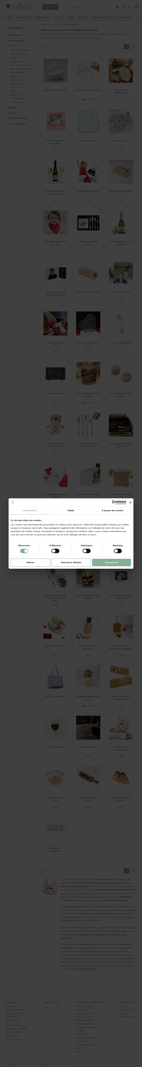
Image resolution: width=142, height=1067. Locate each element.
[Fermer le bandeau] (130, 502)
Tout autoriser (111, 562)
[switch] (55, 551)
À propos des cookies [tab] (112, 510)
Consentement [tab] (29, 510)
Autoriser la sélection (71, 562)
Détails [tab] (71, 510)
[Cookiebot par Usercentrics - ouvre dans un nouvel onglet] (114, 502)
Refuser (30, 562)
